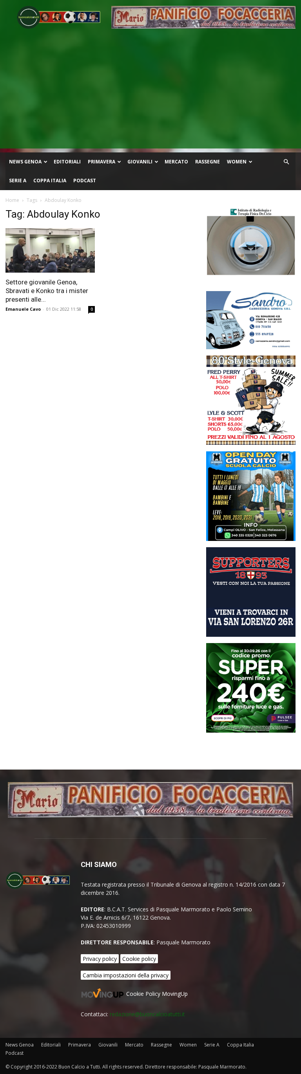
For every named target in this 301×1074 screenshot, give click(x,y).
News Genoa (25, 161)
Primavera (101, 161)
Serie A (17, 180)
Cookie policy (139, 958)
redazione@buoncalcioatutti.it (147, 1014)
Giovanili (139, 161)
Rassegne (207, 161)
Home (12, 200)
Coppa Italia (49, 180)
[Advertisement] (150, 93)
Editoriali (67, 161)
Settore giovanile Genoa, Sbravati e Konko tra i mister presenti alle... (46, 290)
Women (237, 161)
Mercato (176, 161)
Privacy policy (100, 958)
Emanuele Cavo (23, 309)
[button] (286, 162)
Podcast (84, 180)
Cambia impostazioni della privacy (126, 975)
